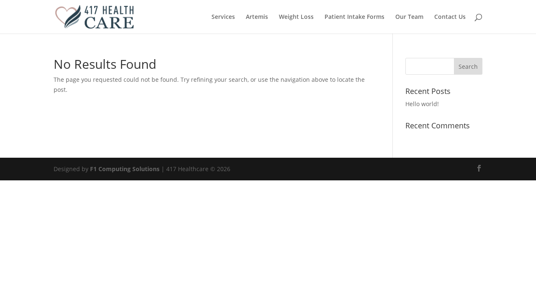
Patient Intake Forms (354, 17)
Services (223, 17)
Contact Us (450, 17)
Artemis (257, 17)
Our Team (409, 17)
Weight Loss (296, 17)
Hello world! (422, 104)
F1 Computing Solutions (125, 169)
